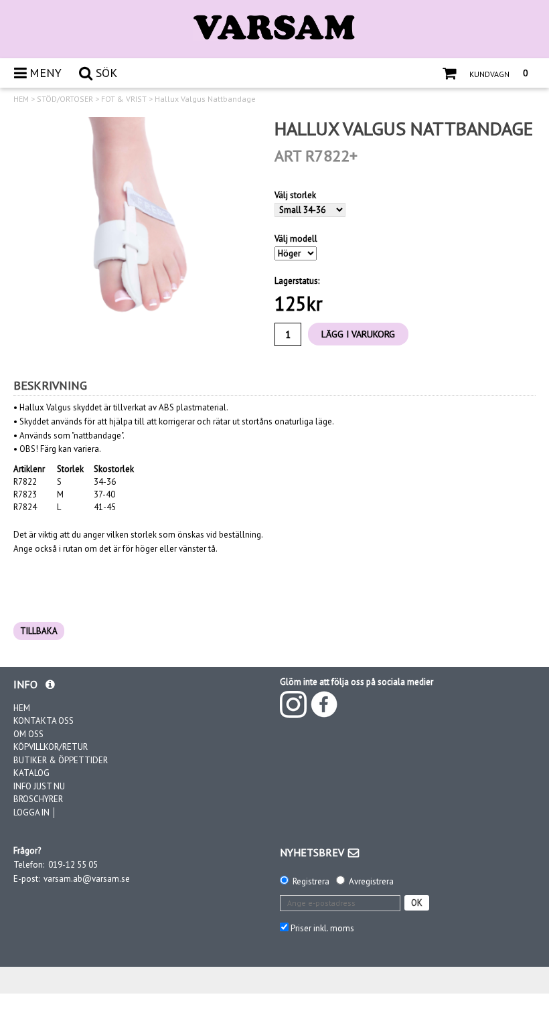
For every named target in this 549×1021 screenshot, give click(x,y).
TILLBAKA (39, 631)
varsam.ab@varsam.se (87, 878)
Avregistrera (371, 881)
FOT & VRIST (124, 99)
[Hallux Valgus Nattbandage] (133, 237)
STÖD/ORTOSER (65, 99)
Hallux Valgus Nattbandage (205, 99)
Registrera (311, 881)
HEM (21, 99)
